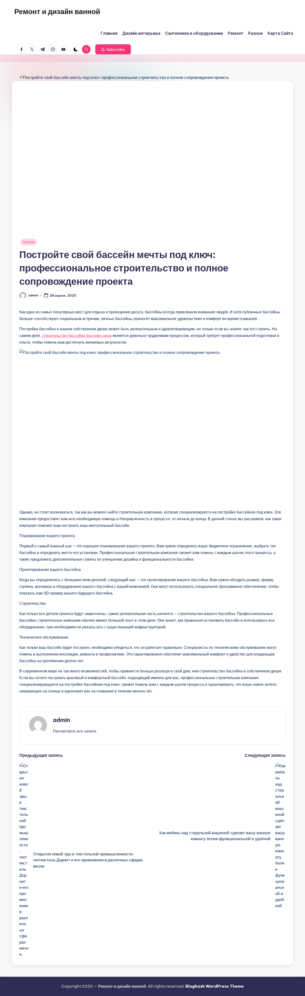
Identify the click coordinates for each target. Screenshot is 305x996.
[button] (113, 49)
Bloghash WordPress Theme (214, 986)
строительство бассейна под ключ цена (77, 335)
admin (61, 719)
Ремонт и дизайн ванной (57, 11)
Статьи (28, 242)
